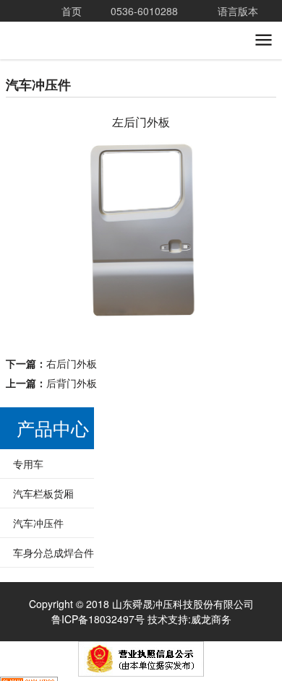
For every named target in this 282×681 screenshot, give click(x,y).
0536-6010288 (144, 11)
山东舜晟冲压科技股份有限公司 (79, 50)
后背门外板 (71, 405)
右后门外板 (71, 385)
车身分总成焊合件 (53, 574)
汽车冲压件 (38, 544)
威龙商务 (211, 640)
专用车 (28, 485)
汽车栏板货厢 (43, 515)
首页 (71, 11)
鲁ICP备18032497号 (98, 640)
